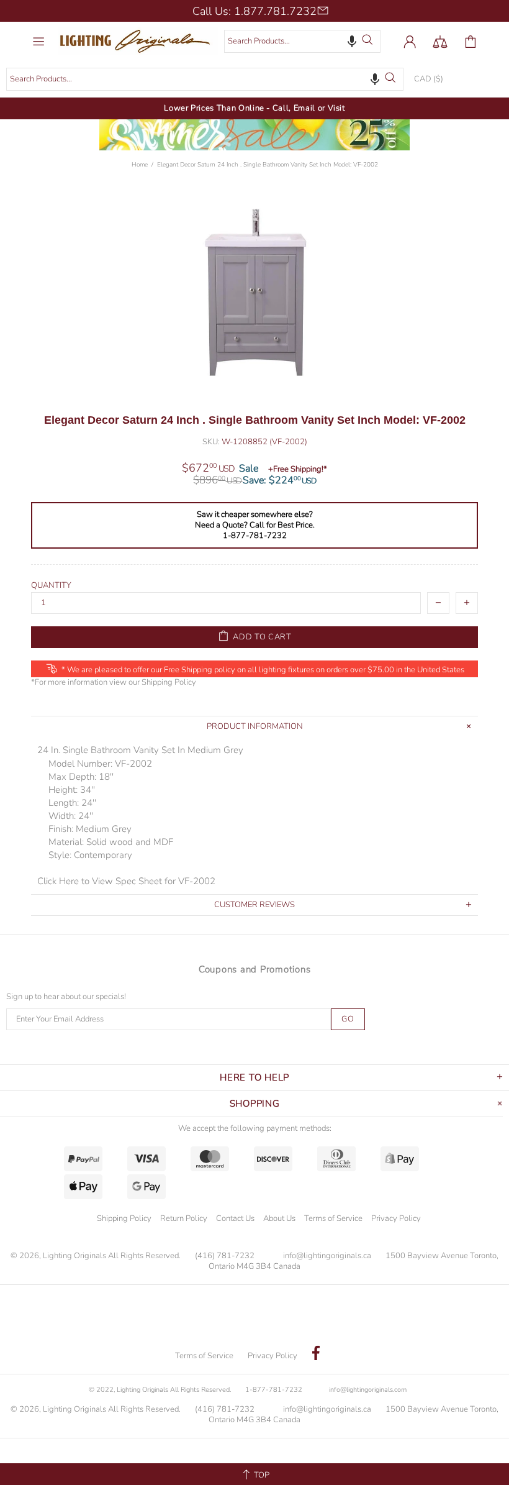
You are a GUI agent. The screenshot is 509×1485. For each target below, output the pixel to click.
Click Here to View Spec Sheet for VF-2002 (126, 881)
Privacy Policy (396, 1218)
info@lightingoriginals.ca (327, 1256)
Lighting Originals (138, 41)
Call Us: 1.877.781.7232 (254, 11)
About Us (279, 1218)
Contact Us (235, 1218)
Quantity (51, 585)
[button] (351, 41)
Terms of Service (333, 1218)
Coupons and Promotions (255, 969)
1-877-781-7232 (273, 1389)
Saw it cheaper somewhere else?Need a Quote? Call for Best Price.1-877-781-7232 (255, 525)
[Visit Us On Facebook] (316, 1354)
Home (140, 164)
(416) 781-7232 (224, 1256)
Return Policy (183, 1218)
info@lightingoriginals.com (368, 1389)
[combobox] (302, 41)
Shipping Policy (169, 682)
